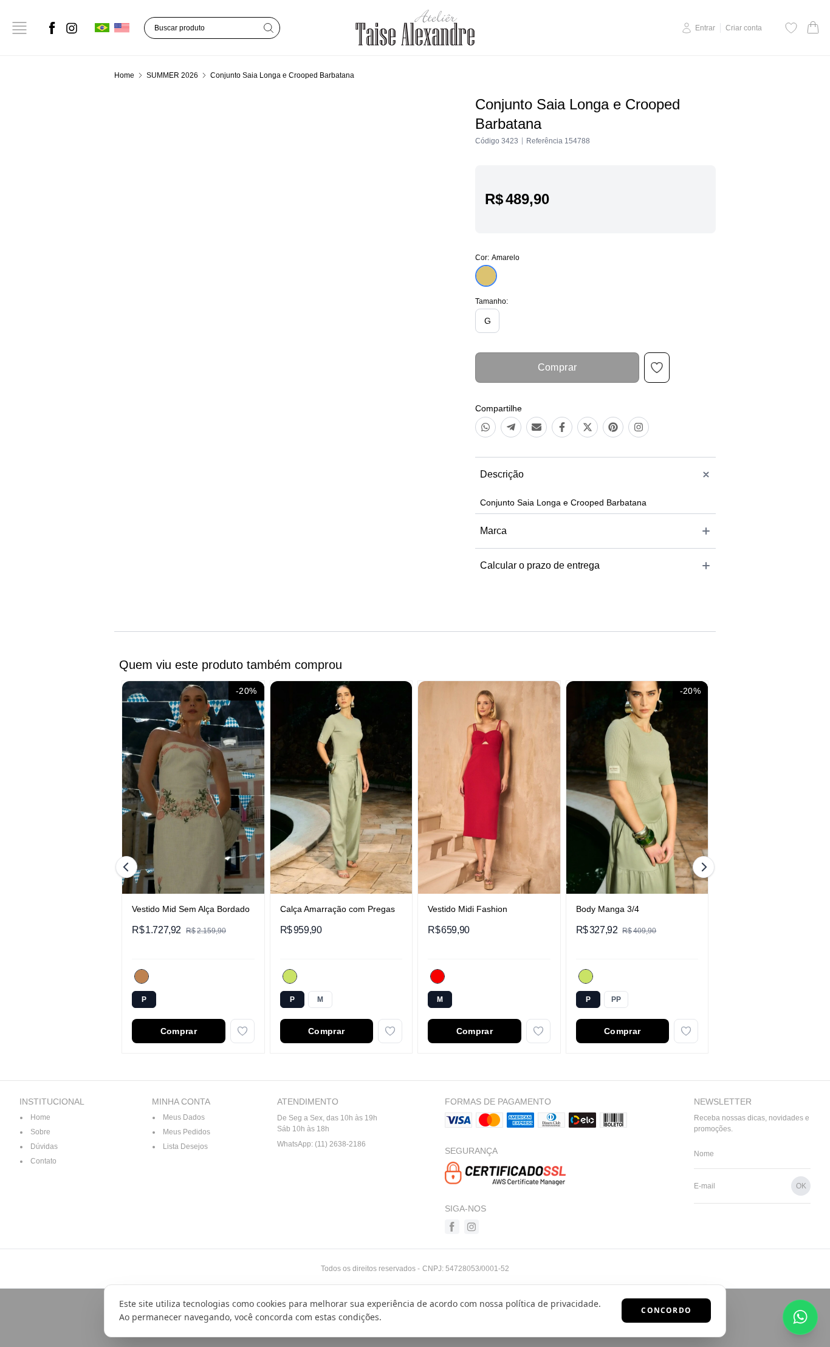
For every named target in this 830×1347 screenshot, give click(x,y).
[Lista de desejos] (791, 28)
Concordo (666, 1310)
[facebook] (52, 27)
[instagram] (71, 27)
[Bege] (141, 976)
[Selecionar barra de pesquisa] (268, 28)
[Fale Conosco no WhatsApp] (800, 1317)
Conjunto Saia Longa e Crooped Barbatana (282, 75)
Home (124, 75)
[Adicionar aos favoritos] (242, 1031)
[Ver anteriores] (128, 867)
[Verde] (290, 976)
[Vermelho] (437, 976)
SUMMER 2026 (172, 75)
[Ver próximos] (702, 867)
